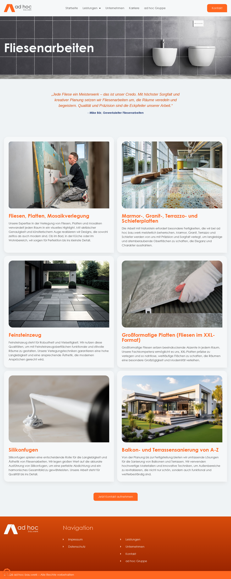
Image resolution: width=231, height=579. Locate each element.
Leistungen (90, 8)
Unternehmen (114, 8)
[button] (7, 572)
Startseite (72, 8)
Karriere (134, 8)
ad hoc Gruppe (155, 8)
